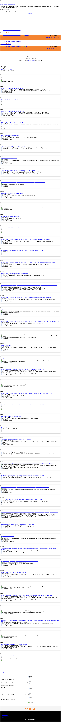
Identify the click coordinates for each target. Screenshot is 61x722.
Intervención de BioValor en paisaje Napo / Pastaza (11, 99)
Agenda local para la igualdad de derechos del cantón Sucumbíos (13, 88)
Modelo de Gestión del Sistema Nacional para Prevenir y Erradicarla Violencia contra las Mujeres (19, 632)
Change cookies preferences (7, 716)
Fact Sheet (8, 30)
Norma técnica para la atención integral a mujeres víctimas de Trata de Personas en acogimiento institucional (21, 583)
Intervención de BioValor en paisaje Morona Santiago (11, 416)
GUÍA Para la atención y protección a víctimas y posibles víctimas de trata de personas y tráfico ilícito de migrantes (22, 475)
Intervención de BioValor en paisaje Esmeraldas (10, 135)
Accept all (2, 9)
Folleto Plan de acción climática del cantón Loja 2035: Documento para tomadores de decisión (19, 122)
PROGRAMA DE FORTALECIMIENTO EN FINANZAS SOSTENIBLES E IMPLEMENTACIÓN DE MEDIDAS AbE (25, 250)
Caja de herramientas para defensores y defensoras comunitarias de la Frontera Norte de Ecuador (19, 561)
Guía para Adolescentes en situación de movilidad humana (12, 358)
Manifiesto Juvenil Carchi (6, 345)
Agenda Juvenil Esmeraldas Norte (7, 536)
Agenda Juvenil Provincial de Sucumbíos (9, 158)
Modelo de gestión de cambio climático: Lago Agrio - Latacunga (13, 572)
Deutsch (9, 4)
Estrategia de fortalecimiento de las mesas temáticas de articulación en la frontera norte (17, 524)
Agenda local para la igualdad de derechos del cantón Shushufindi (13, 146)
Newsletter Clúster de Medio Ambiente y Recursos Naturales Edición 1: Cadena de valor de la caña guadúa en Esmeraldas (24, 204)
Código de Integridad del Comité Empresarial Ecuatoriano (12, 655)
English (1, 4)
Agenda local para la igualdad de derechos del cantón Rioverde (13, 76)
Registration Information (6, 712)
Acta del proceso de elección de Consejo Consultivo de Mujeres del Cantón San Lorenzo (18, 170)
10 (3, 671)
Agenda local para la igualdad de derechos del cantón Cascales (13, 227)
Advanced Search (31, 60)
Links (19, 30)
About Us (5, 30)
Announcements (13, 30)
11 (3, 672)
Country (3, 69)
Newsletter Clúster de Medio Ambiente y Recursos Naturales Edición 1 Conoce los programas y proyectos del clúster (23, 182)
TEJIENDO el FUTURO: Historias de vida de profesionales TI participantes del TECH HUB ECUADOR (21, 499)
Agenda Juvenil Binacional (6, 309)
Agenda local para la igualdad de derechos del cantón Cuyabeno (13, 111)
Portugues (13, 4)
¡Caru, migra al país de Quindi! (7, 451)
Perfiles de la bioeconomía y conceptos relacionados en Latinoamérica (14, 273)
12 (3, 673)
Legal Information (5, 714)
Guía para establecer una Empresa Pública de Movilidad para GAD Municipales (16, 439)
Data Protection (5, 715)
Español (5, 4)
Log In (3, 717)
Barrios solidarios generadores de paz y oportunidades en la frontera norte (15, 644)
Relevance (10, 69)
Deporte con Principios (5, 427)
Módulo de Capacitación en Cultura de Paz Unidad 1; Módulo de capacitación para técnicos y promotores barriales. (23, 369)
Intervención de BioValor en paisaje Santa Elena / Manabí (12, 193)
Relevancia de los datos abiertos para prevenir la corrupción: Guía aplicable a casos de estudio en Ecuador (21, 381)
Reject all (7, 9)
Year (6, 69)
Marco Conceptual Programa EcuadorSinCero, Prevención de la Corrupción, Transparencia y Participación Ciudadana (23, 404)
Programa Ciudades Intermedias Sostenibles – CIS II (11, 216)
